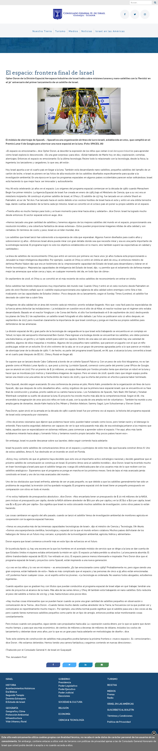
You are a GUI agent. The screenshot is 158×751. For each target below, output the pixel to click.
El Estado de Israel (15, 702)
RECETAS (112, 685)
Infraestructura (14, 718)
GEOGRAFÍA (12, 708)
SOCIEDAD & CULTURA (70, 702)
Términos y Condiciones (119, 716)
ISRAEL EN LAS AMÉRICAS (120, 704)
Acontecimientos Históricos (20, 688)
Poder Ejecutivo (66, 689)
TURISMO (112, 679)
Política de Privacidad (119, 722)
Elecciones (64, 696)
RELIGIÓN (63, 708)
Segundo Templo (15, 695)
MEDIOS (111, 691)
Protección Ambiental (17, 715)
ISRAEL (9, 679)
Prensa (110, 694)
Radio (110, 698)
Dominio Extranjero (16, 698)
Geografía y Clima (15, 711)
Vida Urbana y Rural (16, 721)
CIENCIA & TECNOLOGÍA (71, 720)
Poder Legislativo (67, 686)
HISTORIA (11, 685)
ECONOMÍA (64, 714)
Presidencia (64, 682)
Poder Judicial (66, 692)
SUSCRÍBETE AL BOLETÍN (120, 710)
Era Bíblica (11, 692)
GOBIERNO (64, 679)
